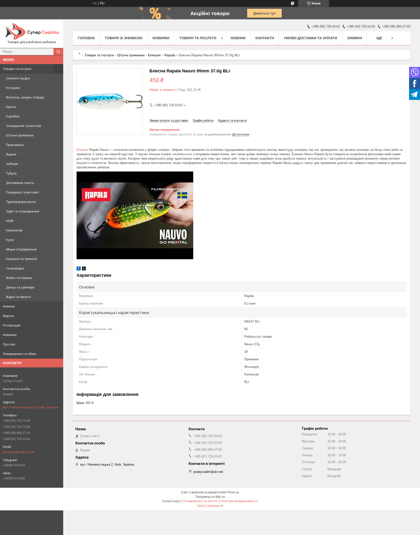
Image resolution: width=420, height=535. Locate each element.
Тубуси (11, 173)
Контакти (264, 38)
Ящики (11, 154)
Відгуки (8, 316)
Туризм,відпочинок (21, 202)
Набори (12, 164)
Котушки (13, 88)
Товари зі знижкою (123, 38)
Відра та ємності (18, 297)
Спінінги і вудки (18, 78)
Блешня (154, 55)
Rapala (169, 55)
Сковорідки (15, 268)
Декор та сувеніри (20, 287)
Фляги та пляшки (19, 278)
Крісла (11, 107)
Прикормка (15, 145)
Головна (86, 38)
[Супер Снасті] (32, 31)
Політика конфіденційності (239, 501)
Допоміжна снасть (20, 183)
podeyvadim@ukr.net (19, 452)
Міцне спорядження (21, 249)
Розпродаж (11, 325)
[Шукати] (58, 51)
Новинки (10, 335)
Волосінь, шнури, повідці (25, 97)
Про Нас (9, 344)
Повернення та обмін (19, 354)
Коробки (12, 116)
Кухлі (10, 240)
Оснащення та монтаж (23, 126)
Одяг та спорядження (22, 211)
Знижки (354, 38)
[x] (84, 269)
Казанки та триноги (21, 259)
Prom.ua (233, 492)
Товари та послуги (17, 69)
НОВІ (9, 221)
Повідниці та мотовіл (22, 192)
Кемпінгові (14, 230)
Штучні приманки (20, 135)
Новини (9, 306)
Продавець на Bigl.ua (210, 496)
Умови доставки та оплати (310, 38)
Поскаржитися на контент (201, 501)
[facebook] (79, 269)
